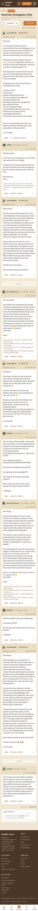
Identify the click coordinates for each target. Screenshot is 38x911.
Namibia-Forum (8, 3)
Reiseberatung (25, 848)
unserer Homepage (9, 62)
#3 (34, 204)
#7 (34, 507)
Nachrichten (5, 864)
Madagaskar (11, 11)
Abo (2, 866)
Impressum (4, 878)
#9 (34, 651)
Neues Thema (25, 845)
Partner (23, 864)
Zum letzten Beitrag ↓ (29, 28)
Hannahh (9, 769)
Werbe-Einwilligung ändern (7, 884)
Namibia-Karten (25, 866)
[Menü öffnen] (35, 4)
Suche (22, 842)
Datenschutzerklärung (8, 880)
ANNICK (9, 145)
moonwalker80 (11, 33)
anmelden (21, 816)
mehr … (5, 189)
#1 (34, 37)
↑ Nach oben (32, 807)
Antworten (30, 23)
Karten (23, 861)
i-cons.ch (33, 898)
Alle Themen (24, 837)
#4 (34, 296)
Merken (10, 23)
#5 (34, 367)
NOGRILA (10, 433)
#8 (34, 614)
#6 (34, 437)
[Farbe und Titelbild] (17, 23)
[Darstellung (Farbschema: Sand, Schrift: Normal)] (19, 4)
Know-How (24, 858)
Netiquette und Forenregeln (6, 889)
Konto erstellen (6, 861)
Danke (6, 138)
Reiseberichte (25, 840)
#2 (34, 149)
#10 (34, 773)
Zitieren (23, 138)
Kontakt (3, 892)
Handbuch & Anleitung (8, 869)
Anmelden (27, 3)
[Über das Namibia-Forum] (2, 3)
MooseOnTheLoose (13, 292)
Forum (3, 10)
